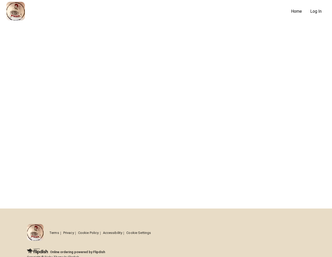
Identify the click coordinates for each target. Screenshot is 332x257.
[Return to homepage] (35, 232)
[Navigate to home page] (146, 11)
